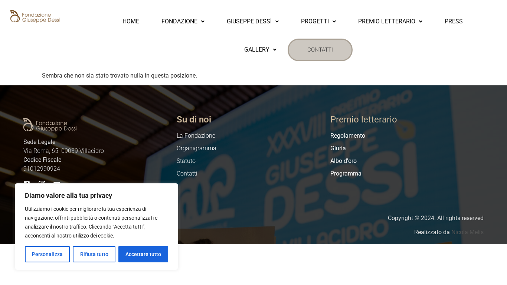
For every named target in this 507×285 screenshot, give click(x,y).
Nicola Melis (467, 232)
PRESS (454, 21)
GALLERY (256, 49)
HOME (130, 21)
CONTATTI (320, 49)
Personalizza (47, 254)
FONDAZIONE (179, 21)
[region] (96, 226)
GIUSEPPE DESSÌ (249, 21)
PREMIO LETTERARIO (386, 21)
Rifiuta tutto (94, 254)
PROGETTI (315, 21)
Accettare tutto (143, 254)
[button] (183, 21)
